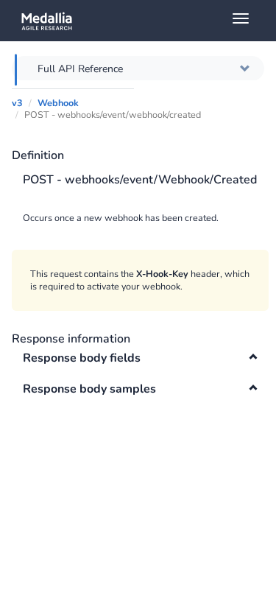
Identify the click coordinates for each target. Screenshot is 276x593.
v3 (17, 103)
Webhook (58, 103)
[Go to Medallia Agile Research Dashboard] (143, 20)
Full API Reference (80, 69)
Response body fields (82, 358)
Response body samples (89, 389)
